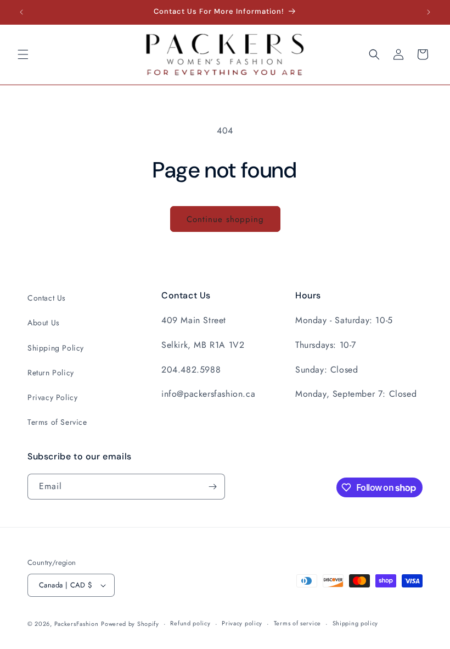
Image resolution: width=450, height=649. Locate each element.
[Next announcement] (429, 12)
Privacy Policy (52, 397)
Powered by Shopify (130, 623)
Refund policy (190, 623)
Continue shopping (225, 219)
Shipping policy (356, 623)
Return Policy (50, 372)
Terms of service (297, 623)
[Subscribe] (212, 487)
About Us (43, 322)
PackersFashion (76, 623)
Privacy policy (242, 623)
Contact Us (46, 297)
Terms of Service (57, 422)
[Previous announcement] (21, 12)
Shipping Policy (55, 347)
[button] (23, 54)
